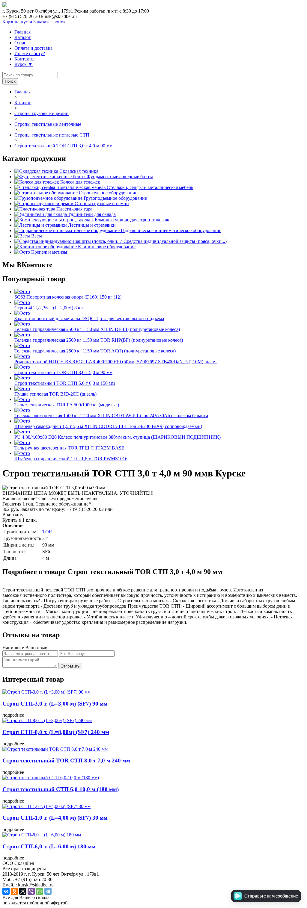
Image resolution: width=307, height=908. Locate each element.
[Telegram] (48, 891)
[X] (22, 891)
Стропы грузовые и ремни (41, 113)
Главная (22, 31)
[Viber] (31, 891)
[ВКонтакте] (6, 891)
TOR (47, 531)
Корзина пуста (17, 21)
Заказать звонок (49, 21)
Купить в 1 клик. (19, 520)
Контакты (24, 58)
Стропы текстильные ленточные (47, 124)
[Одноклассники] (14, 891)
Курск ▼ (23, 64)
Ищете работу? (29, 53)
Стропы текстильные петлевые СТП (51, 134)
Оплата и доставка (33, 48)
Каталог (22, 37)
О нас (20, 42)
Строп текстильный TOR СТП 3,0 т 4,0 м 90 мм (63, 145)
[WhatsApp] (39, 891)
